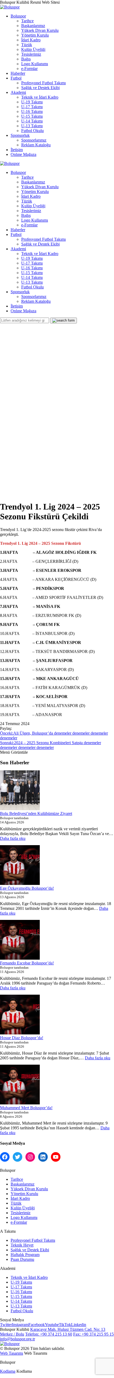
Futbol (16, 78)
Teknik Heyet (22, 1245)
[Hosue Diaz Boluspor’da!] (20, 1015)
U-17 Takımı (32, 106)
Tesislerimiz (31, 54)
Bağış (26, 59)
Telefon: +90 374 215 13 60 (48, 1334)
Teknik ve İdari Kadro (39, 97)
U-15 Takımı (32, 116)
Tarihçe (27, 21)
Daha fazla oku (12, 838)
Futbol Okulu (32, 130)
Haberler (18, 73)
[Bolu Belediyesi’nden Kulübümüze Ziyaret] (20, 790)
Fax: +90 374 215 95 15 (93, 1334)
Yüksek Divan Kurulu (40, 30)
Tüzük (26, 44)
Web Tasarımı (11, 1353)
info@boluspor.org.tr (17, 1339)
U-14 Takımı (32, 121)
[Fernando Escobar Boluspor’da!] (20, 940)
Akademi (18, 92)
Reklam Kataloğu (36, 145)
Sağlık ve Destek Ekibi (40, 87)
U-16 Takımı (32, 111)
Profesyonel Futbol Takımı (43, 83)
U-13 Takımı (32, 126)
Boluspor (18, 16)
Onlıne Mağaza (23, 154)
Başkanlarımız (33, 25)
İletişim (17, 149)
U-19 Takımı (32, 102)
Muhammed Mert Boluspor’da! (26, 1107)
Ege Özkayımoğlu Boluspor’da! (27, 888)
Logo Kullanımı (34, 64)
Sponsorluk (20, 135)
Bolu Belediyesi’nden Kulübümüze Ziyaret (36, 813)
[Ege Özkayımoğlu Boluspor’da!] (20, 865)
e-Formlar (29, 68)
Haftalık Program (25, 1254)
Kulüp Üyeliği (33, 49)
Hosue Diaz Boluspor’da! (21, 1037)
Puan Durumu (22, 1259)
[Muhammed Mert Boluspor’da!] (20, 1085)
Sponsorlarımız (33, 140)
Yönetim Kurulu (35, 35)
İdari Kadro (31, 40)
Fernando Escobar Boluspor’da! (27, 963)
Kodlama (7, 1371)
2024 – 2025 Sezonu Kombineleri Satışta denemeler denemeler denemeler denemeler (50, 745)
